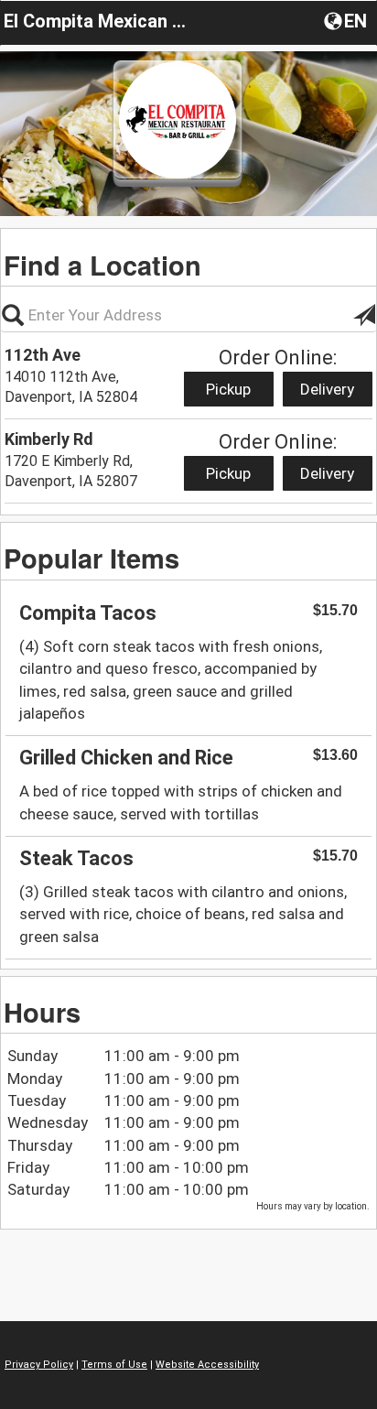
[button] (347, 20)
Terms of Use (114, 1365)
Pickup (228, 389)
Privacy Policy (39, 1365)
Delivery (327, 389)
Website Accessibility (207, 1365)
